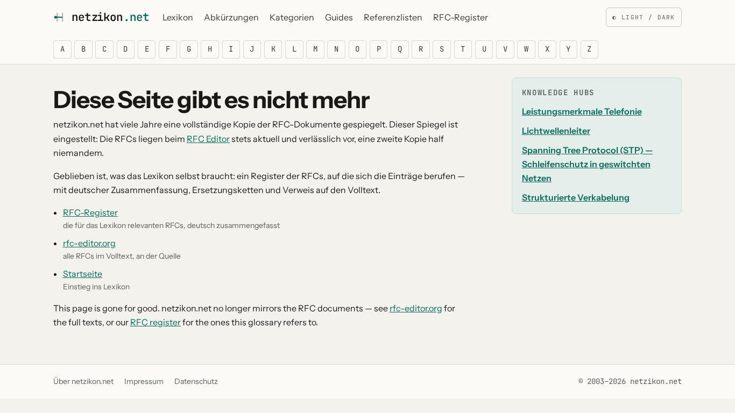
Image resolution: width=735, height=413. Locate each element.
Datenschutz (196, 381)
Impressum (144, 381)
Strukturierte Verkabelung (576, 197)
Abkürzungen (231, 17)
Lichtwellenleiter (556, 130)
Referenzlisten (393, 17)
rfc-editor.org (89, 243)
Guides (339, 17)
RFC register (155, 322)
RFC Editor (208, 138)
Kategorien (292, 17)
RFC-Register (460, 17)
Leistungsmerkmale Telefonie (582, 111)
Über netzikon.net (83, 381)
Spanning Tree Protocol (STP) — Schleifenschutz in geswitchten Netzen (587, 164)
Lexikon (177, 17)
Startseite (82, 273)
